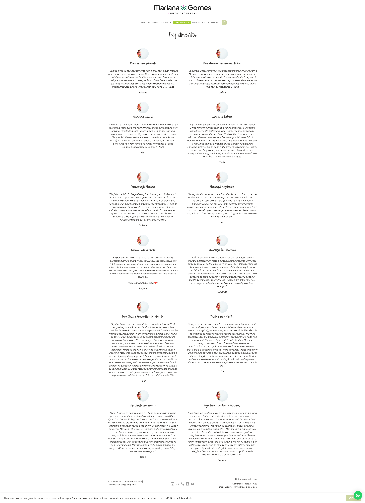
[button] (358, 495)
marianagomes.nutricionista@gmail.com (238, 487)
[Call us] (182, 484)
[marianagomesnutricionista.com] (182, 10)
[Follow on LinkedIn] (187, 484)
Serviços (166, 22)
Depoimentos (182, 22)
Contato (213, 22)
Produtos (197, 22)
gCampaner (130, 484)
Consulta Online (149, 22)
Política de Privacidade (179, 498)
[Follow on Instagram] (172, 484)
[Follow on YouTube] (192, 484)
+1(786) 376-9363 (249, 483)
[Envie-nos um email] (177, 484)
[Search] (224, 22)
